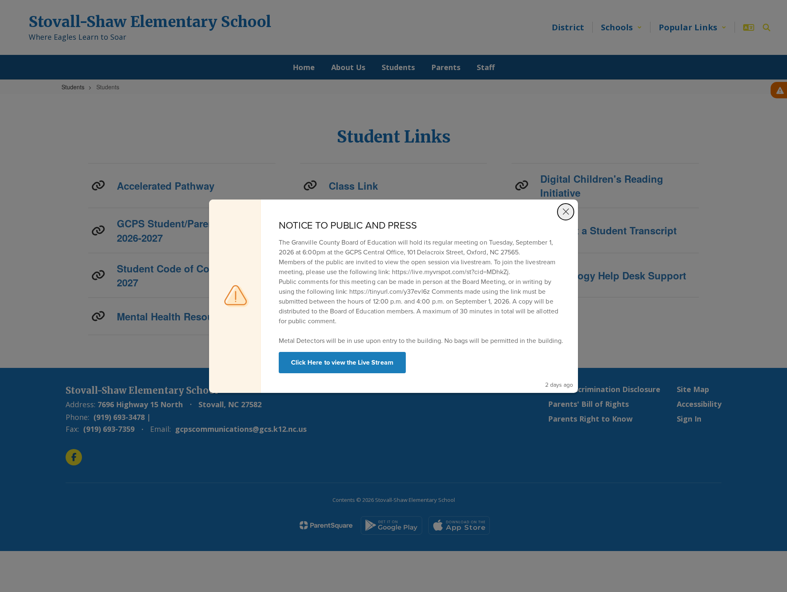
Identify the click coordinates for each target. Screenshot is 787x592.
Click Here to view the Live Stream (342, 362)
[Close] (565, 212)
